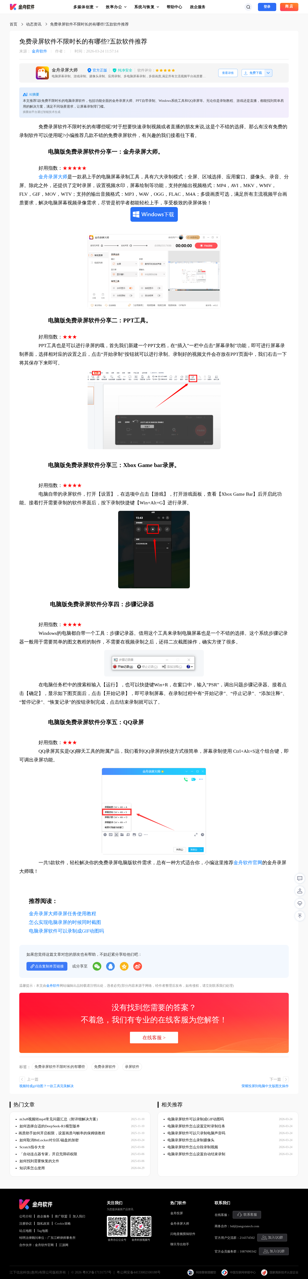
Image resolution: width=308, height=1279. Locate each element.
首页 (13, 24)
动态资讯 (33, 24)
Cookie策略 (63, 1223)
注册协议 (25, 1223)
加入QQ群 (275, 1237)
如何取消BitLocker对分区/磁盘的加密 (49, 1140)
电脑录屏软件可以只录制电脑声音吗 (196, 1133)
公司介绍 (25, 1216)
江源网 (63, 1245)
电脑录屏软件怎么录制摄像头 (190, 1140)
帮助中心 (174, 7)
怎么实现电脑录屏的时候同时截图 (65, 922)
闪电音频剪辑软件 (182, 1234)
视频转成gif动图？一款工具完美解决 (46, 1086)
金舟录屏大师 (52, 176)
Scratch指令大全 (32, 1147)
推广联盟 (61, 1216)
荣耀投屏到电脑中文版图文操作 (265, 1086)
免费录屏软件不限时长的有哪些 (59, 1067)
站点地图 (25, 1230)
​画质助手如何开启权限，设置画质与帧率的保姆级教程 (62, 1133)
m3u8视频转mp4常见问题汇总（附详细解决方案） (59, 1119)
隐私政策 (43, 1223)
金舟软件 (33, 51)
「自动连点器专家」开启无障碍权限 (48, 1154)
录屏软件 (132, 1067)
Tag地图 (42, 1230)
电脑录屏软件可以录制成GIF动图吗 (66, 931)
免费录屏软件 (105, 1067)
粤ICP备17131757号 (97, 1272)
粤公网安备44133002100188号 (138, 1272)
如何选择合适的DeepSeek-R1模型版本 (49, 1126)
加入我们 (79, 1216)
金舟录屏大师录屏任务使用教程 (62, 913)
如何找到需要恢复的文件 (39, 1161)
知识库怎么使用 (32, 1168)
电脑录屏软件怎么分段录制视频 (192, 1147)
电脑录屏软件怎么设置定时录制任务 (196, 1126)
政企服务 (197, 7)
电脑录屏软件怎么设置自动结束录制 (196, 1154)
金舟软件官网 (247, 862)
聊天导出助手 (179, 1244)
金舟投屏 (176, 1213)
